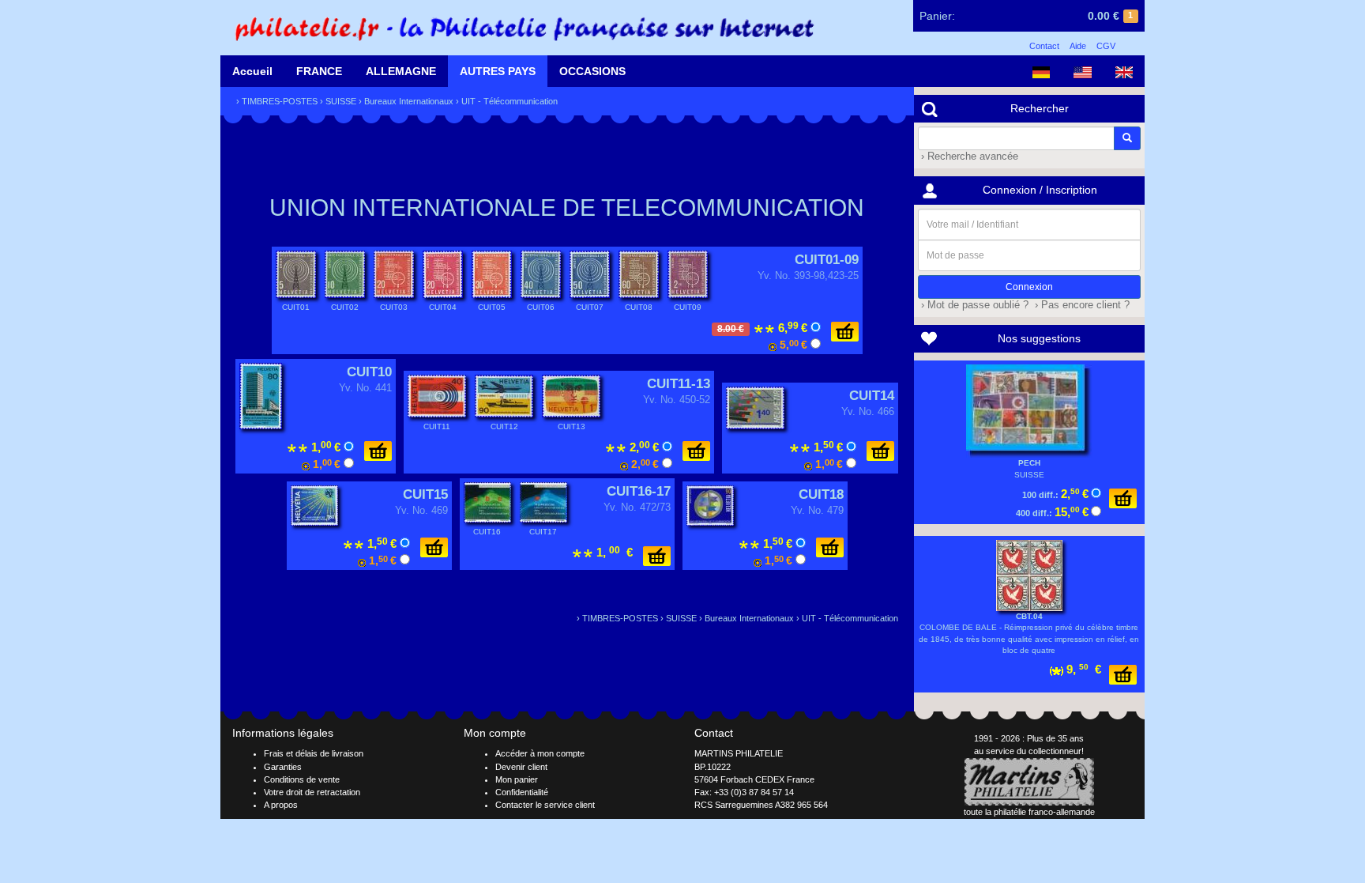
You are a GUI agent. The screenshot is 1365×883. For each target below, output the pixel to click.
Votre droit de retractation (312, 792)
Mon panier (516, 779)
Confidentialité (521, 792)
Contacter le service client (545, 804)
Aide (1078, 46)
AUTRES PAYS (498, 71)
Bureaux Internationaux (408, 101)
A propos (281, 804)
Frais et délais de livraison (313, 753)
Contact (1044, 46)
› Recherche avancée (968, 156)
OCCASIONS (592, 71)
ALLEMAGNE (401, 71)
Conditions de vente (302, 779)
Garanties (283, 767)
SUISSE (340, 101)
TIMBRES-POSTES (280, 101)
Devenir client (521, 767)
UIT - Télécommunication (509, 101)
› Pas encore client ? (1081, 305)
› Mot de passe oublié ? (973, 305)
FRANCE (319, 71)
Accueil (252, 71)
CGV (1105, 46)
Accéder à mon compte (540, 753)
